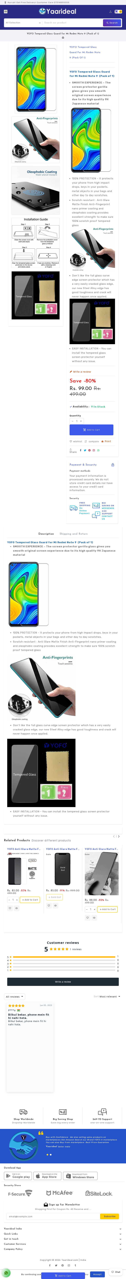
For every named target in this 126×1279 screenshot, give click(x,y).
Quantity (75, 415)
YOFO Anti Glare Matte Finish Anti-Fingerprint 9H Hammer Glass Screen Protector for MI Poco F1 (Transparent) (63, 849)
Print (108, 441)
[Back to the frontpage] (63, 37)
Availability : (81, 406)
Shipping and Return (74, 534)
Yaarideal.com (70, 1260)
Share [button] (73, 452)
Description (46, 534)
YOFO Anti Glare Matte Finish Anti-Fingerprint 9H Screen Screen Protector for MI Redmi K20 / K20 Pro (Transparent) (102, 849)
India (83, 1260)
